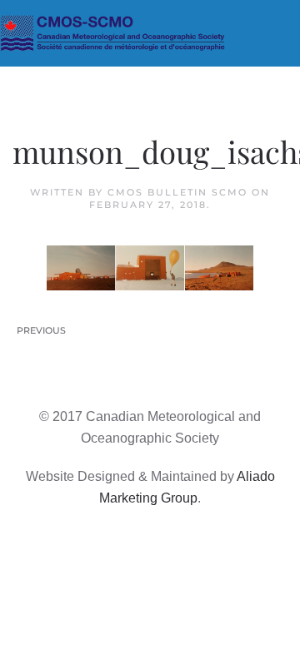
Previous (41, 330)
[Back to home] (150, 33)
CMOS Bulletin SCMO (178, 192)
